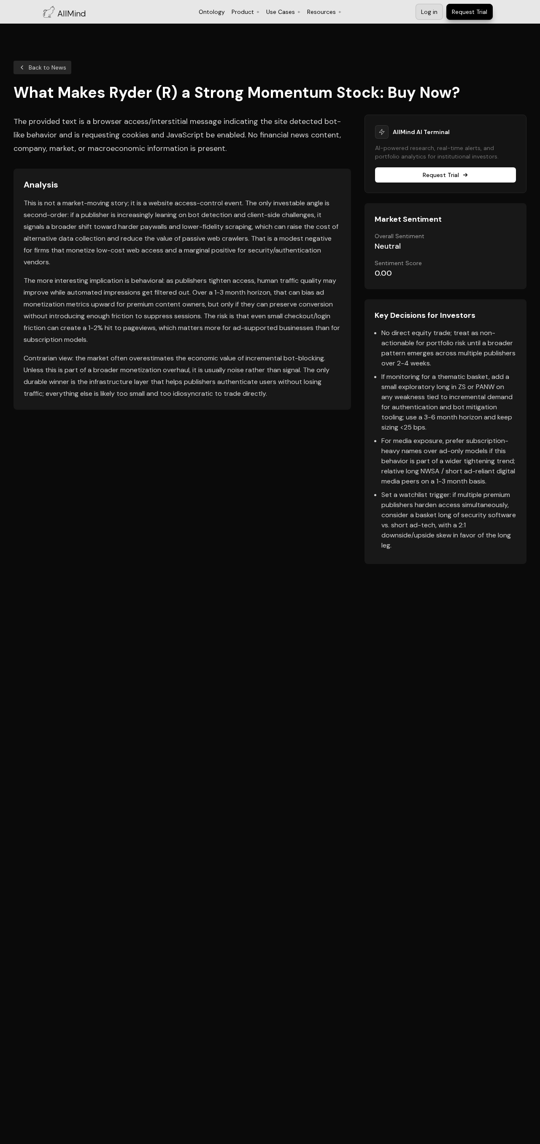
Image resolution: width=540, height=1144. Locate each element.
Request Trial (441, 175)
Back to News (47, 67)
